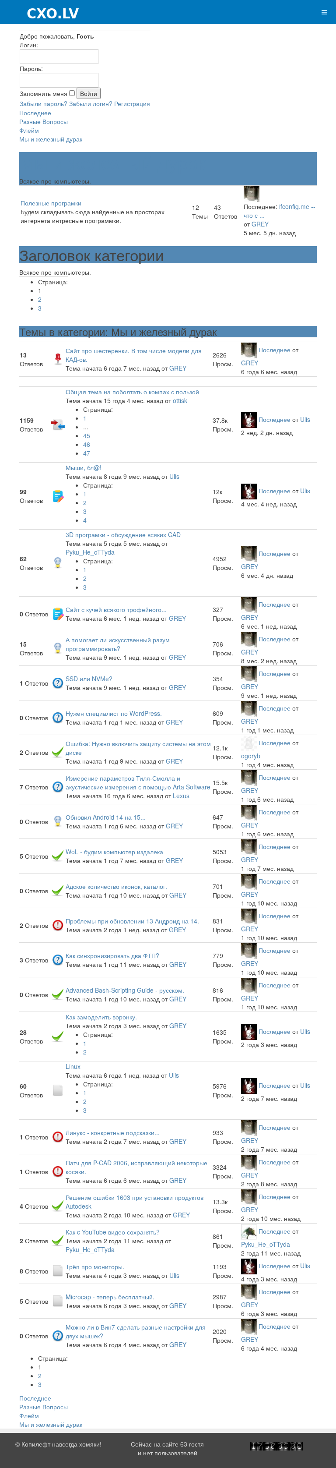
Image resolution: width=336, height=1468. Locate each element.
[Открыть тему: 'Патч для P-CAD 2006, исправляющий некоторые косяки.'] (58, 1170)
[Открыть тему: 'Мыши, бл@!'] (58, 495)
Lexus (181, 795)
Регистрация (132, 103)
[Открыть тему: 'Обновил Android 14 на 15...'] (58, 820)
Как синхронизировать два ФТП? (112, 955)
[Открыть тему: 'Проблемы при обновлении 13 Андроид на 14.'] (58, 924)
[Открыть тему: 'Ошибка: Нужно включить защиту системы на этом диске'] (58, 751)
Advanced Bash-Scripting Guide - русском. (125, 990)
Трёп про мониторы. (95, 1266)
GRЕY (174, 761)
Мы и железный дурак (50, 138)
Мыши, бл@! (84, 467)
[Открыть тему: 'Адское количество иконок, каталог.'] (58, 889)
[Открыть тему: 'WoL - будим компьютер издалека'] (58, 855)
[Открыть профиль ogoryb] (249, 742)
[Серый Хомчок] (40, 12)
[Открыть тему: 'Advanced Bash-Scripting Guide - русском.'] (58, 993)
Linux (73, 1066)
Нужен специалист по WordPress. (114, 713)
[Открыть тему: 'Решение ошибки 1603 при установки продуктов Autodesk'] (58, 1205)
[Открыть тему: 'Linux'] (58, 1089)
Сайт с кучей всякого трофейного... (116, 609)
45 (86, 435)
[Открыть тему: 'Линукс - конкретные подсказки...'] (58, 1136)
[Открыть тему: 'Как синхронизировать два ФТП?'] (58, 959)
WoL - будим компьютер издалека (114, 851)
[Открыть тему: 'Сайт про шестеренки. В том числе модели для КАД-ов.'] (58, 358)
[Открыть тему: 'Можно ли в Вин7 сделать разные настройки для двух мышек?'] (58, 1334)
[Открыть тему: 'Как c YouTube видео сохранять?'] (58, 1239)
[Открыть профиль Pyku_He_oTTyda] (249, 1231)
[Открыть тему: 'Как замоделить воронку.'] (58, 1035)
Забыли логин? (90, 103)
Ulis (305, 419)
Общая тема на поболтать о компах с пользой (132, 391)
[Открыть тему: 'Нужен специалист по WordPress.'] (58, 716)
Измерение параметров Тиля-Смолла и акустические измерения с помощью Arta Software (138, 782)
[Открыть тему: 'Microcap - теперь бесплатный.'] (58, 1300)
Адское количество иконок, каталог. (116, 886)
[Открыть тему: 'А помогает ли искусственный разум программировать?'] (58, 647)
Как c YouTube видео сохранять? (113, 1231)
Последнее (35, 112)
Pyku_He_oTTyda (90, 552)
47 (86, 453)
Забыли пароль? (43, 103)
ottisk (180, 400)
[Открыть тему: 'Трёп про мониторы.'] (58, 1270)
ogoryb (250, 755)
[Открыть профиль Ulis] (249, 419)
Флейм (29, 130)
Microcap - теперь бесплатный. (110, 1296)
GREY (260, 223)
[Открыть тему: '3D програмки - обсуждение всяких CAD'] (58, 562)
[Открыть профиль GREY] (251, 193)
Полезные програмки (51, 202)
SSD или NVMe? (89, 678)
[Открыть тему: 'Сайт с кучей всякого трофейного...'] (58, 612)
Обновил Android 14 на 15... (106, 817)
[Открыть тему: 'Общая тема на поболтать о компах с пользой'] (58, 423)
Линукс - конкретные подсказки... (113, 1132)
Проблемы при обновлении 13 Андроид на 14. (132, 920)
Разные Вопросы (43, 121)
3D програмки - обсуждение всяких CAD (123, 534)
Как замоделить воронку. (101, 1016)
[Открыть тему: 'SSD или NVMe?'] (58, 682)
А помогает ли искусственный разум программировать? (118, 644)
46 (86, 444)
